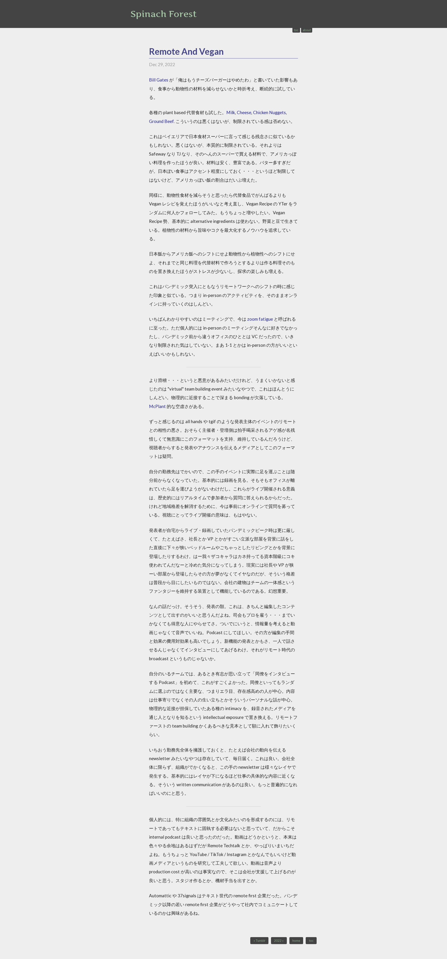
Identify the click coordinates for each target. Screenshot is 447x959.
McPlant (157, 406)
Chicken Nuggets (269, 112)
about (307, 30)
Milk (230, 112)
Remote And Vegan (186, 51)
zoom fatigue (260, 319)
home (296, 940)
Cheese (244, 112)
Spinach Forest (163, 14)
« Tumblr (259, 940)
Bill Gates (158, 79)
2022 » (279, 940)
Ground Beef (161, 121)
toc (296, 30)
